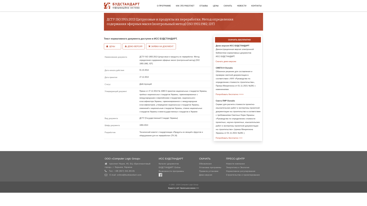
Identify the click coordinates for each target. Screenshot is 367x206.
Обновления (205, 164)
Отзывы (203, 6)
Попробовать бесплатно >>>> (229, 94)
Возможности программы (171, 171)
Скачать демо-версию (225, 61)
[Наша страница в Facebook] (160, 175)
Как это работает (185, 6)
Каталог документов (169, 164)
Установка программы (210, 167)
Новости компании (235, 164)
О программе (164, 6)
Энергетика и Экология (237, 167)
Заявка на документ (162, 46)
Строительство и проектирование (243, 175)
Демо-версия (135, 46)
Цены (216, 6)
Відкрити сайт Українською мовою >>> (183, 188)
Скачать (228, 6)
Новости (241, 6)
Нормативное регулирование (240, 171)
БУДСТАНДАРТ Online (170, 167)
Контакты (256, 6)
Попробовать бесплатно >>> (228, 138)
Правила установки (208, 171)
